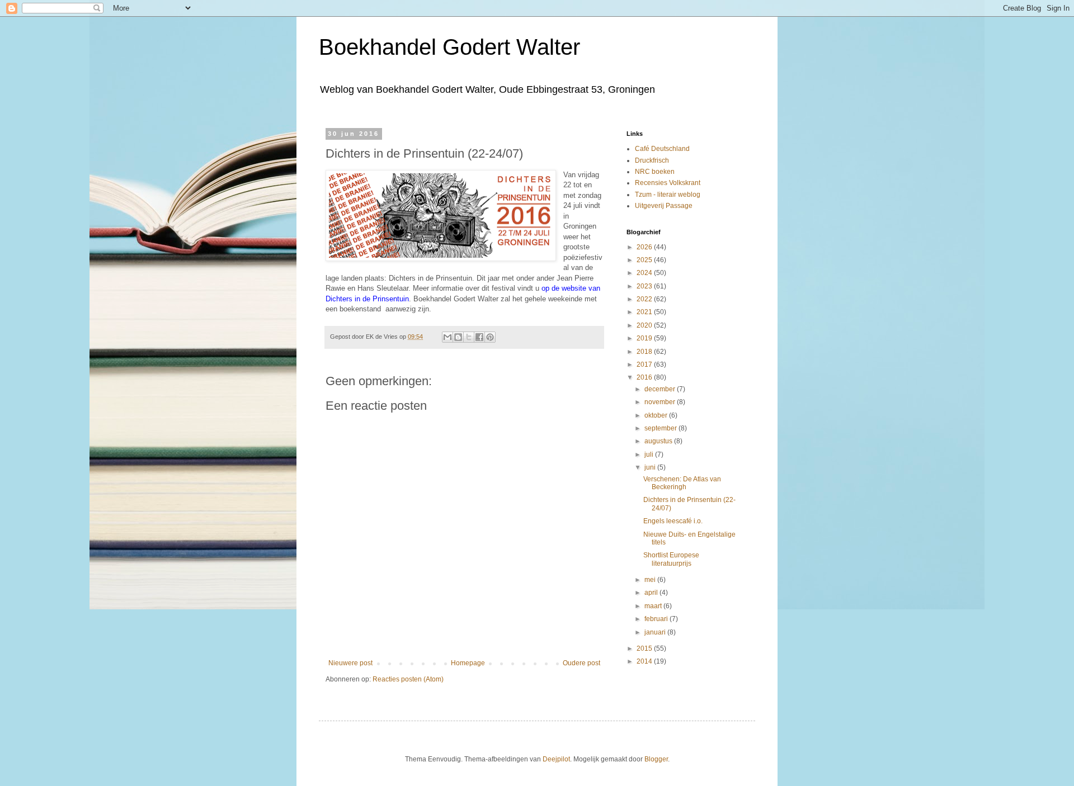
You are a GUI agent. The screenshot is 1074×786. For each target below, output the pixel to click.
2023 (645, 286)
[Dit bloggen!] (458, 337)
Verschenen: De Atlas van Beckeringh (682, 483)
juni (650, 467)
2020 (645, 325)
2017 (645, 364)
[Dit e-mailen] (447, 337)
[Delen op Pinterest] (490, 337)
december (660, 389)
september (661, 428)
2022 (645, 299)
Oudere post (581, 663)
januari (655, 632)
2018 (645, 352)
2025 (645, 260)
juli (649, 454)
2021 (645, 312)
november (660, 402)
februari (657, 619)
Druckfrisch (652, 160)
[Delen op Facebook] (479, 337)
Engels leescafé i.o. (673, 521)
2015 (645, 648)
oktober (656, 415)
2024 (645, 273)
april (652, 592)
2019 (645, 338)
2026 (645, 247)
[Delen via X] (468, 337)
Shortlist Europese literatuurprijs (671, 559)
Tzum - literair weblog (667, 194)
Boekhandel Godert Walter (449, 47)
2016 (645, 377)
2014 (645, 661)
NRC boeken (655, 172)
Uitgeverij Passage (664, 206)
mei (650, 580)
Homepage (468, 663)
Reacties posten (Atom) (408, 679)
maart (653, 606)
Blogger (656, 759)
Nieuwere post (350, 663)
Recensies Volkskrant (667, 183)
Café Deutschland (662, 149)
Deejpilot (556, 759)
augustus (659, 441)
